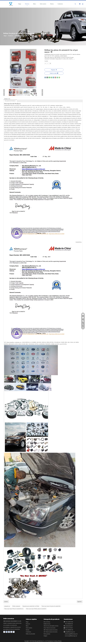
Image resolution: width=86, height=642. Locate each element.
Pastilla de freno (47, 623)
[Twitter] (9, 632)
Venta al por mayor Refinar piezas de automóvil (36, 608)
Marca (34, 3)
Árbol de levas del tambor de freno (51, 625)
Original (45, 635)
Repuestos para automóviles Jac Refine (31, 606)
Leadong (56, 641)
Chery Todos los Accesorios (49, 627)
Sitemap (59, 641)
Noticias (52, 3)
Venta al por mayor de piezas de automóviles (51, 606)
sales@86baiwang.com (70, 631)
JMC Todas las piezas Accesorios (51, 629)
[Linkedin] (6, 632)
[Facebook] (4, 632)
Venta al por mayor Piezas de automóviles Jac (14, 608)
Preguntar (53, 69)
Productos (27, 3)
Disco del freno (47, 621)
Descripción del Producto (10, 100)
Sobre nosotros (43, 3)
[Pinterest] (14, 632)
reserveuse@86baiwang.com (71, 635)
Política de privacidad (30, 633)
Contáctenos (60, 3)
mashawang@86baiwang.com (71, 633)
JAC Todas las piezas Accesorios (50, 631)
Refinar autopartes (16, 606)
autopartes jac (7, 606)
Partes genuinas (47, 633)
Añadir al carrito (53, 73)
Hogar (19, 3)
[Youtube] (11, 632)
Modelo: (6, 98)
